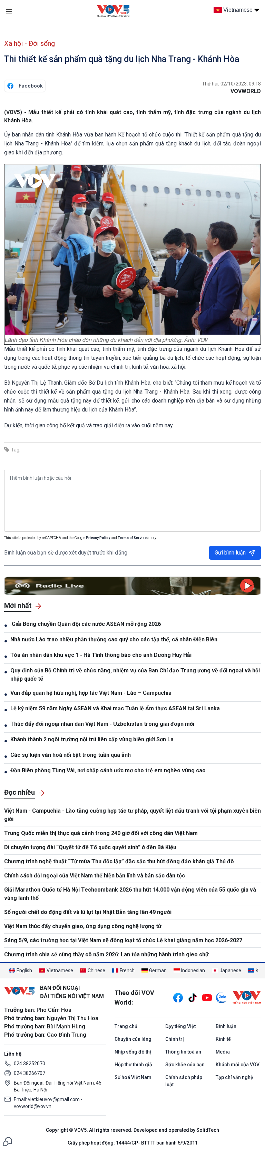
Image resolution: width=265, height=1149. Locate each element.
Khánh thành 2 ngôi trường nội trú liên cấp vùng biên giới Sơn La (92, 739)
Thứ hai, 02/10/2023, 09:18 (231, 84)
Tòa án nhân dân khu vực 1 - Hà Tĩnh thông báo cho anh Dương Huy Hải (101, 655)
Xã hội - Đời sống (29, 43)
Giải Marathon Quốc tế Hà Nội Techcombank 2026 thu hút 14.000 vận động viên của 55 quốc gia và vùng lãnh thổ (130, 893)
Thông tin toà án (183, 1052)
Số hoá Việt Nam (133, 1077)
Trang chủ (126, 1026)
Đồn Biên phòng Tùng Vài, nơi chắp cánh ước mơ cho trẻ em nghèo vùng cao (108, 770)
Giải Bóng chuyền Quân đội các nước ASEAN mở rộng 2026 (85, 624)
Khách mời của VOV (237, 1064)
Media (223, 1052)
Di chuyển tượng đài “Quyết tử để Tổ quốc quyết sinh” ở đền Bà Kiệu (90, 847)
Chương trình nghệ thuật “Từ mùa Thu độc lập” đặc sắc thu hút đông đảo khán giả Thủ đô (119, 861)
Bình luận (226, 1026)
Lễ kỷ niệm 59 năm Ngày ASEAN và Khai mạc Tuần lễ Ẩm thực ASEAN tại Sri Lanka (115, 708)
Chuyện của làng (133, 1039)
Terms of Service (132, 538)
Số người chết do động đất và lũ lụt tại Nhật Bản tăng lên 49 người (87, 912)
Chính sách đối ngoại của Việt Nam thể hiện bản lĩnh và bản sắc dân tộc (94, 875)
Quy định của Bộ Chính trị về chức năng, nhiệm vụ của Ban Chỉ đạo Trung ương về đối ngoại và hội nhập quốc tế (135, 674)
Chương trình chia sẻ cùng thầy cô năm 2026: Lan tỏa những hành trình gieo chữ (106, 954)
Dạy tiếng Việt (180, 1026)
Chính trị (174, 1039)
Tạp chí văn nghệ (234, 1077)
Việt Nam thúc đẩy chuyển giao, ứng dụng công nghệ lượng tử (82, 926)
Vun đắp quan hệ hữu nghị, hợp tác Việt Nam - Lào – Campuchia (90, 693)
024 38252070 (29, 1063)
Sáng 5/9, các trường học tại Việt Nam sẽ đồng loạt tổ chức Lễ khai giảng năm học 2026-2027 (123, 940)
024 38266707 (29, 1073)
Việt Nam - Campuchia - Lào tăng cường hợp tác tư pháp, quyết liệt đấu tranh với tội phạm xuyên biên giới (132, 814)
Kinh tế (223, 1039)
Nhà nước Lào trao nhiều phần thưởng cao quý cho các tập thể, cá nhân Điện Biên (113, 639)
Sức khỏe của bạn (185, 1064)
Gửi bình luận (230, 552)
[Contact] (7, 1141)
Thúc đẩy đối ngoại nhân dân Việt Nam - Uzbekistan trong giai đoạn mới (102, 724)
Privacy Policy (98, 538)
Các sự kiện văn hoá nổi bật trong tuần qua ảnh (70, 755)
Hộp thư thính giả (133, 1064)
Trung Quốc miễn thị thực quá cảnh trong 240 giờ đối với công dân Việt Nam (101, 833)
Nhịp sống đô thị (133, 1052)
